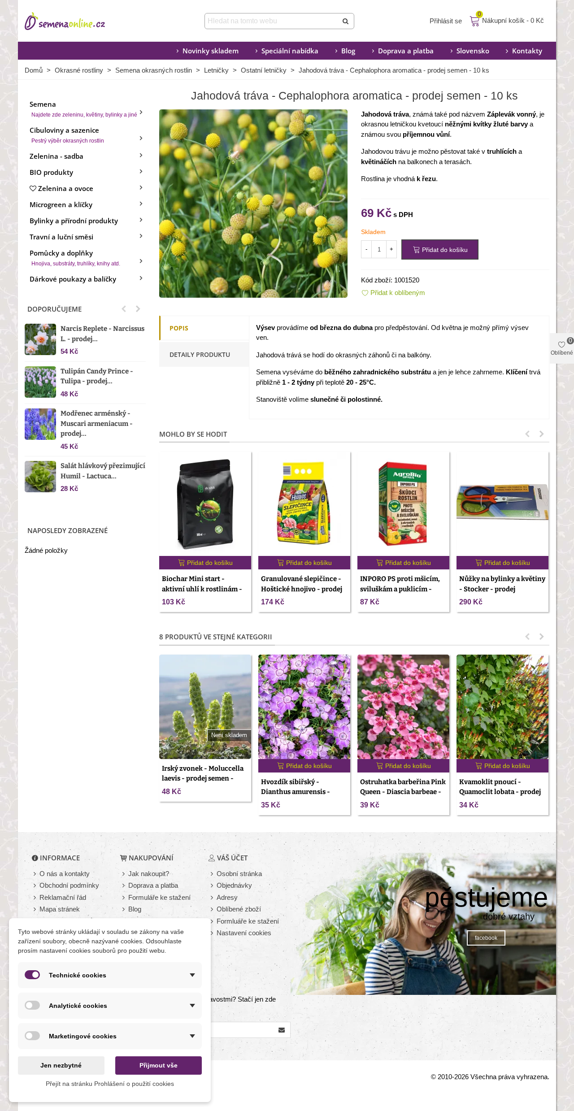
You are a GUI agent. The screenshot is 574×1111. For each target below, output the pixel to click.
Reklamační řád (62, 897)
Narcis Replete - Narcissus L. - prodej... (102, 334)
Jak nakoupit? (148, 873)
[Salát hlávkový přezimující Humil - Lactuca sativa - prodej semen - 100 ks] (40, 476)
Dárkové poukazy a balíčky (73, 278)
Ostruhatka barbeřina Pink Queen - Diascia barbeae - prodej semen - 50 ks (403, 792)
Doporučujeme (54, 308)
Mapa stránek (59, 909)
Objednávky (234, 885)
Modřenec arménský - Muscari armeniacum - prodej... (97, 423)
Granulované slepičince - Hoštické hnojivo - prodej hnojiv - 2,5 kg (301, 589)
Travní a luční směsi (61, 236)
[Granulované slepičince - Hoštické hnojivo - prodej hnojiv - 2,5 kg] (304, 503)
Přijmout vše (158, 1065)
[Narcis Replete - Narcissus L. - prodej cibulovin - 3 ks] (40, 339)
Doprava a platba (406, 50)
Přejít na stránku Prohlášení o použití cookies (110, 1083)
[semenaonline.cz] (78, 21)
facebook (486, 938)
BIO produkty (51, 172)
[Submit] (346, 21)
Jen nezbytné (61, 1065)
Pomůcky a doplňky (75, 257)
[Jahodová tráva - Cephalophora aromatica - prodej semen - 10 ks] (253, 202)
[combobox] (272, 21)
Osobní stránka (239, 873)
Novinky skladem (211, 50)
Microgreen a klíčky (61, 204)
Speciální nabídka (289, 50)
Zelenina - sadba (56, 156)
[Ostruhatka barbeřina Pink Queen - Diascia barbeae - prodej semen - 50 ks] (403, 707)
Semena (83, 109)
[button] (123, 309)
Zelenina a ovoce (65, 188)
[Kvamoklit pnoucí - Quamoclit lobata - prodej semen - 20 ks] (502, 707)
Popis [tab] (179, 328)
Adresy (227, 897)
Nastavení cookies (244, 933)
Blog (348, 50)
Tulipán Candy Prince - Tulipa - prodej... (97, 376)
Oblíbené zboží (239, 909)
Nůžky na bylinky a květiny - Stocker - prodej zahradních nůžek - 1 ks (502, 589)
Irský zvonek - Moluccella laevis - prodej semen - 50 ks (203, 778)
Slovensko (473, 50)
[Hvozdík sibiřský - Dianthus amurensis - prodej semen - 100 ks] (304, 707)
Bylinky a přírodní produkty (74, 220)
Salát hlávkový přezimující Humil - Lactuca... (103, 471)
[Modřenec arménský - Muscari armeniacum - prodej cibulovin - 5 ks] (40, 424)
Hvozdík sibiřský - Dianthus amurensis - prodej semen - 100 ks (295, 792)
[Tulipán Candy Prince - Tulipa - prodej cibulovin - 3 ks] (40, 382)
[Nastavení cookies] (213, 933)
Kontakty (527, 50)
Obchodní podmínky (69, 885)
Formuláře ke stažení (159, 897)
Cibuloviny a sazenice (67, 135)
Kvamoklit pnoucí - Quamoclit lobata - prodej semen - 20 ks (500, 792)
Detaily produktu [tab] (200, 354)
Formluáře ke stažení (248, 921)
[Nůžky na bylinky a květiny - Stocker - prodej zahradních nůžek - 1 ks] (502, 503)
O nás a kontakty (64, 873)
